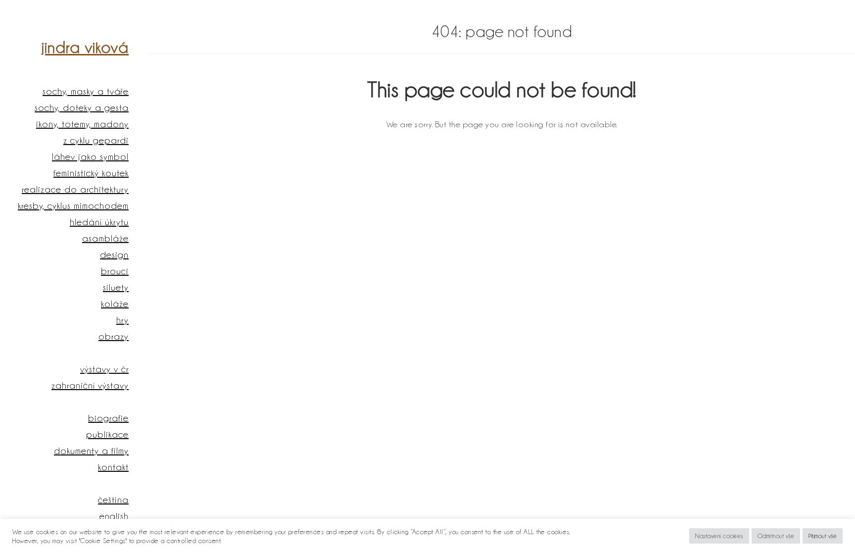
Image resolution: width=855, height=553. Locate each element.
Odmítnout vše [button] (776, 536)
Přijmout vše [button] (822, 536)
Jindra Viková (85, 47)
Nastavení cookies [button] (719, 536)
